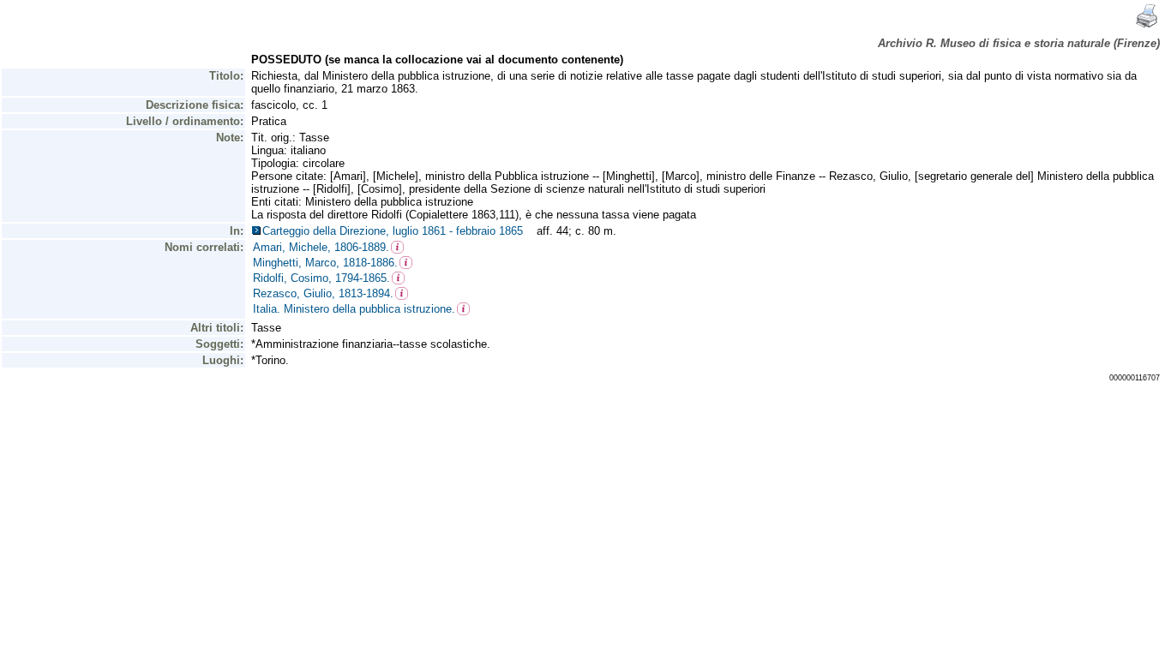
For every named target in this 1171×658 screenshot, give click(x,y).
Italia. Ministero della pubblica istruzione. (354, 308)
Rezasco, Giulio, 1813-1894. (323, 293)
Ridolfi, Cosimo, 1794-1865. (321, 278)
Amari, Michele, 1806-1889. (321, 247)
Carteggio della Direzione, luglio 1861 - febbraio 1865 (396, 230)
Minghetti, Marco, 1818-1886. (325, 262)
